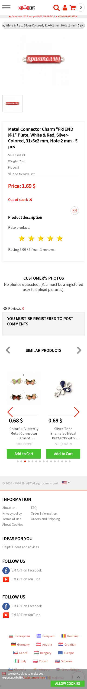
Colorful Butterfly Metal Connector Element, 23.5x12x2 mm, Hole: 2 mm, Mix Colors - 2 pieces (24, 433)
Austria (47, 644)
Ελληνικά (48, 636)
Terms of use (11, 519)
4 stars (50, 238)
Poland (43, 661)
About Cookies (12, 524)
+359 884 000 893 (66, 16)
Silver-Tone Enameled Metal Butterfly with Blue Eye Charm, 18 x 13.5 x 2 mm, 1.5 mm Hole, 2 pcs (63, 433)
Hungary (46, 653)
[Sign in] (66, 8)
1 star (22, 238)
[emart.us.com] (24, 8)
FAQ (34, 508)
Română (72, 636)
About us (8, 508)
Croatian (70, 644)
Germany (23, 644)
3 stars (41, 238)
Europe (69, 653)
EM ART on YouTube (26, 579)
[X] (4, 674)
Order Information (44, 513)
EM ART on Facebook (27, 570)
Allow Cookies (67, 683)
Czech (23, 653)
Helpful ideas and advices (20, 547)
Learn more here (35, 677)
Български (22, 636)
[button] (18, 461)
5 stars (60, 238)
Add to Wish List (24, 174)
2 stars (31, 238)
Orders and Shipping (45, 519)
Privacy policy (12, 513)
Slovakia (67, 661)
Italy (23, 661)
